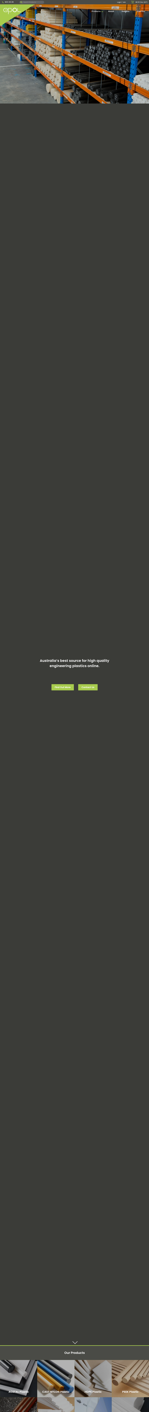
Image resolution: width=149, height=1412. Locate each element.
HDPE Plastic (93, 1392)
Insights (125, 11)
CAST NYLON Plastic (55, 1392)
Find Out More (63, 687)
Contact (141, 11)
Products (96, 11)
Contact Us (87, 687)
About (111, 11)
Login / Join (121, 2)
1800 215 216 (9, 2)
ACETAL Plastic (19, 1392)
